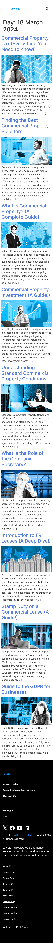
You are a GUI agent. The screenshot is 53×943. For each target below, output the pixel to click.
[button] (40, 9)
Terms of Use (9, 884)
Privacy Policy (9, 872)
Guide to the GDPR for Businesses (25, 689)
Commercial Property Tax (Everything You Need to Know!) (25, 43)
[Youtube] (19, 827)
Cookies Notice (10, 908)
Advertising (8, 866)
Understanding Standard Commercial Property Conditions (25, 373)
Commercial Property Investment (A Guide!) (25, 292)
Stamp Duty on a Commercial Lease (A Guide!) (25, 611)
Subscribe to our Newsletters (19, 790)
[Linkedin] (26, 827)
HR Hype (8, 811)
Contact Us (9, 796)
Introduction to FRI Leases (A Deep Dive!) (26, 538)
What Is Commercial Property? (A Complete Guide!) (23, 211)
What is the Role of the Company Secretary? (22, 458)
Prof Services (23, 927)
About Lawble (11, 784)
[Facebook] (12, 827)
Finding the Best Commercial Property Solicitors (25, 125)
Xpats (6, 816)
